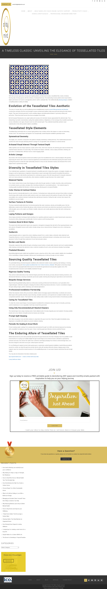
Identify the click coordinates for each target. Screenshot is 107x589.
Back (55, 54)
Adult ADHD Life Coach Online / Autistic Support (52, 11)
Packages (9, 561)
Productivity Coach (79, 11)
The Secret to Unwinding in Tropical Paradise (14, 537)
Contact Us (6, 4)
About (38, 579)
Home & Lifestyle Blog (40, 13)
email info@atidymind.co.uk (18, 4)
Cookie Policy (67, 579)
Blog (46, 579)
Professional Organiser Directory (64, 13)
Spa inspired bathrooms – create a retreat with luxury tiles (24, 356)
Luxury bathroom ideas (15, 359)
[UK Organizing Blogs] (9, 450)
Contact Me (66, 459)
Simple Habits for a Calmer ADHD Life (12, 534)
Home (23, 11)
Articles (55, 579)
